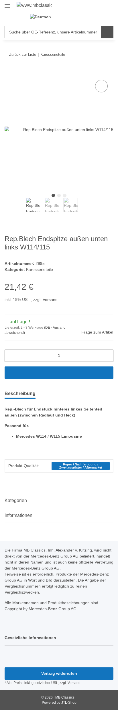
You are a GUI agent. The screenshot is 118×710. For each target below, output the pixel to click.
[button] (65, 17)
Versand (50, 299)
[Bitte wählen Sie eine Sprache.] (42, 17)
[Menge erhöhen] (107, 356)
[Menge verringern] (11, 356)
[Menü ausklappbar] (7, 3)
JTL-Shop (68, 703)
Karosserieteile (39, 269)
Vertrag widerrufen (59, 673)
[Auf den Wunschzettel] (101, 86)
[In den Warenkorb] (9, 72)
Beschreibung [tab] (20, 393)
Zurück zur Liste (22, 54)
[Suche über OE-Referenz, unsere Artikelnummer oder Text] (107, 32)
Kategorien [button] (16, 500)
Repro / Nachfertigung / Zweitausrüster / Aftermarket (80, 466)
